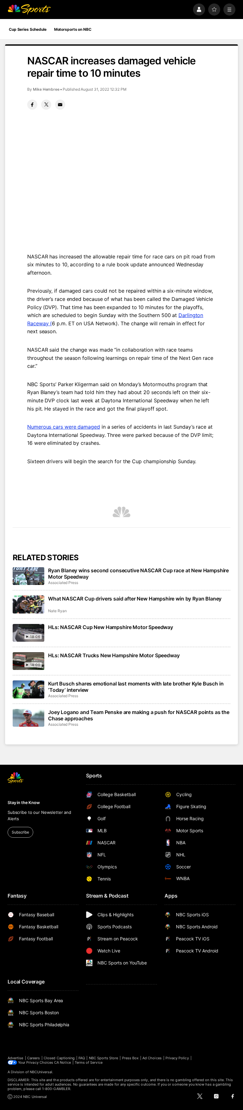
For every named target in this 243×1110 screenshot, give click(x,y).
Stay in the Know (24, 802)
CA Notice (62, 1062)
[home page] (29, 9)
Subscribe (20, 832)
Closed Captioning (59, 1058)
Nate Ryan (57, 610)
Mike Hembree (46, 89)
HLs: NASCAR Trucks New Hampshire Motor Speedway (113, 655)
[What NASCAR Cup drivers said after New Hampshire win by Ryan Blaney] (28, 604)
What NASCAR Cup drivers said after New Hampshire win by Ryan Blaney (134, 598)
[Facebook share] (32, 105)
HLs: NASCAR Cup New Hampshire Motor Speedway (110, 627)
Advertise (15, 1058)
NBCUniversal (41, 1072)
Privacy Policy (177, 1058)
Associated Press (63, 582)
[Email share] (60, 105)
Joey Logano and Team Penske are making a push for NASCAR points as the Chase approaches (138, 715)
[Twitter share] (46, 105)
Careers (33, 1058)
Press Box (130, 1058)
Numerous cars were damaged (63, 427)
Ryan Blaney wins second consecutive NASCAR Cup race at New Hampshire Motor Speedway (138, 573)
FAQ (81, 1058)
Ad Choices (152, 1058)
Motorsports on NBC (72, 29)
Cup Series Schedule (28, 29)
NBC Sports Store (103, 1058)
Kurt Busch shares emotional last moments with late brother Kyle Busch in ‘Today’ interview (135, 686)
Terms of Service (89, 1062)
